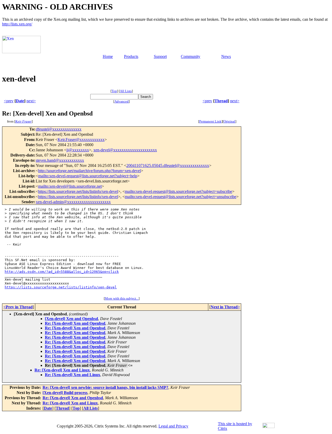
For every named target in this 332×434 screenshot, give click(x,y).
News (226, 56)
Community (190, 56)
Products (131, 56)
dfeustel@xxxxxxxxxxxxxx (58, 129)
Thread (221, 101)
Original (229, 121)
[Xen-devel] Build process (65, 392)
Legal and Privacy (173, 426)
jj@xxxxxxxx (77, 150)
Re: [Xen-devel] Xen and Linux (62, 370)
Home (108, 56)
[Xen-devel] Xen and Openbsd (71, 318)
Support (160, 56)
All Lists (126, 91)
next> (31, 101)
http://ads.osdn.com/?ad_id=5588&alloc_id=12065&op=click (62, 272)
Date (20, 101)
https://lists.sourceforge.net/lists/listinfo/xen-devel (78, 191)
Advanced (121, 101)
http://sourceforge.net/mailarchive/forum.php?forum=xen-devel (89, 170)
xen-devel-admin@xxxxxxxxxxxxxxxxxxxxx (73, 202)
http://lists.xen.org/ (17, 24)
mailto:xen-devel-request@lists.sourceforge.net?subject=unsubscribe (180, 196)
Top (114, 91)
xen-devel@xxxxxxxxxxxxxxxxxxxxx (125, 150)
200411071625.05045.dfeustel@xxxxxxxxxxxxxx (167, 165)
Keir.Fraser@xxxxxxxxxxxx (81, 139)
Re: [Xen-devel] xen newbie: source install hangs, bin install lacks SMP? (105, 387)
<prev (8, 101)
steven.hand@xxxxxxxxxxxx (60, 160)
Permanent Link (210, 121)
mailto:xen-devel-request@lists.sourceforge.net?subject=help (87, 176)
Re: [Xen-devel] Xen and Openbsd (75, 323)
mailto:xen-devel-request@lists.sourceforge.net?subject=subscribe (178, 191)
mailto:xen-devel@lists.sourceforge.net (70, 186)
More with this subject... (122, 298)
